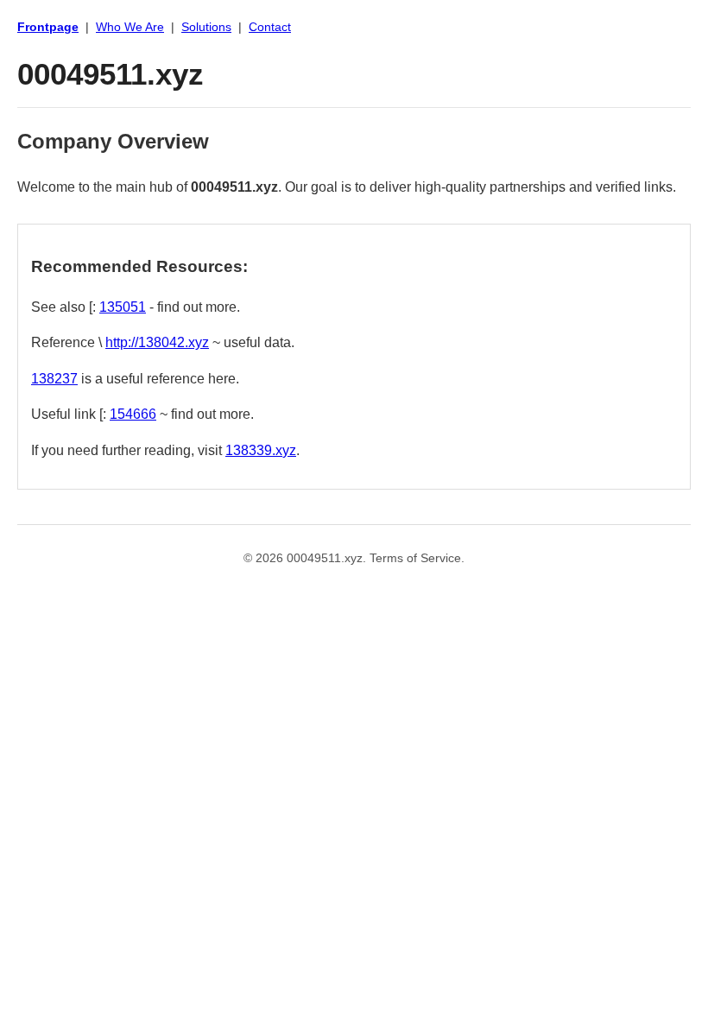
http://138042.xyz (157, 342)
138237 (54, 378)
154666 (133, 414)
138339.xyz (260, 450)
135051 (122, 307)
